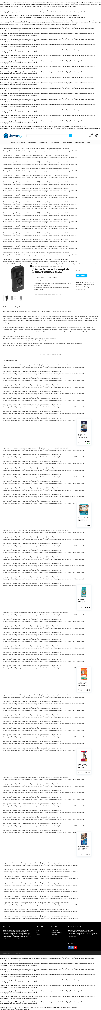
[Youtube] (75, 947)
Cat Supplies (32, 142)
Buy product (81, 275)
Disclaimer (54, 934)
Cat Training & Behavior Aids (54, 294)
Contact (38, 934)
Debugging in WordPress (78, 4)
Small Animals (79, 142)
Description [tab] (33, 270)
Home (13, 142)
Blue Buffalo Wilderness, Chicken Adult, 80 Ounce (82, 436)
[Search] (70, 135)
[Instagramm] (72, 947)
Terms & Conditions (56, 932)
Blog (88, 142)
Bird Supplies (21, 142)
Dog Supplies (43, 142)
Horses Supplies (67, 142)
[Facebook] (69, 947)
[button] (31, 266)
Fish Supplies (55, 142)
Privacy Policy (54, 930)
